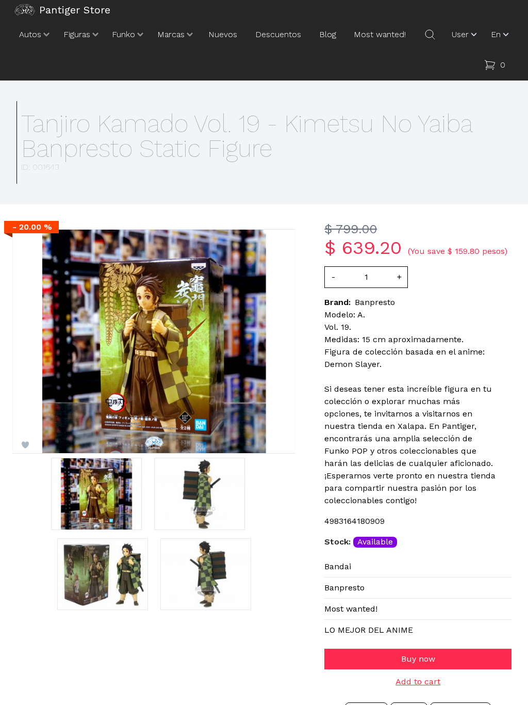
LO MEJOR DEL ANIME (368, 630)
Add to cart (417, 682)
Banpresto (344, 587)
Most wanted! (380, 34)
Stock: (338, 542)
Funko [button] (123, 34)
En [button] (496, 34)
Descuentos (278, 34)
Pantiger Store (74, 9)
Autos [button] (30, 34)
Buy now (418, 659)
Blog (327, 34)
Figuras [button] (76, 34)
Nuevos (222, 34)
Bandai (337, 566)
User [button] (460, 34)
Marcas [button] (171, 34)
